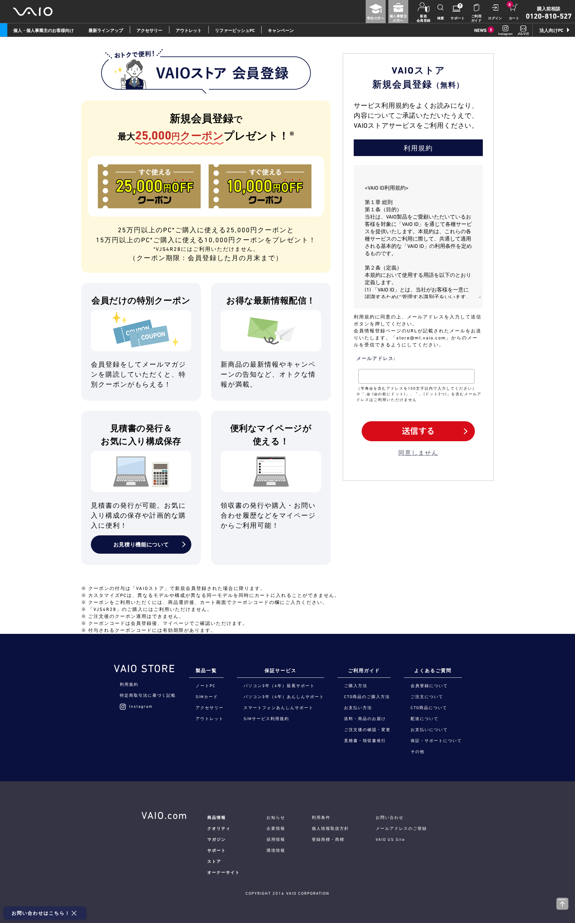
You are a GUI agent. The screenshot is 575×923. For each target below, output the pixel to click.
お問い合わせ (390, 817)
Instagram (141, 706)
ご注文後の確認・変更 (367, 729)
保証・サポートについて (436, 740)
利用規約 (129, 684)
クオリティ (219, 828)
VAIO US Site (390, 839)
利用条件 (321, 817)
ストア (214, 861)
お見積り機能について (141, 544)
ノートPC (206, 685)
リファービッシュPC (235, 30)
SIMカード (207, 696)
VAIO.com (164, 815)
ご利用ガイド (476, 18)
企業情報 (276, 828)
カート (514, 18)
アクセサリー (149, 30)
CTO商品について (429, 707)
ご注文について (427, 696)
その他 (418, 751)
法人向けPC (551, 30)
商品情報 (216, 817)
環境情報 (276, 850)
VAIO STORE (144, 668)
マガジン (216, 839)
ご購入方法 (355, 685)
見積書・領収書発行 (365, 740)
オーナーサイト (223, 872)
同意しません (418, 452)
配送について (425, 718)
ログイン (495, 18)
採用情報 (276, 839)
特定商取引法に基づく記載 (148, 695)
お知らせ (276, 817)
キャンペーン (281, 30)
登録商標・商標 (328, 839)
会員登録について (429, 685)
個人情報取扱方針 (330, 828)
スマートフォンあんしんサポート (278, 707)
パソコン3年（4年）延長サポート (279, 685)
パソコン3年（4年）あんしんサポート (284, 696)
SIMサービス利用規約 (266, 718)
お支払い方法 (358, 707)
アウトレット (189, 30)
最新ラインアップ (106, 30)
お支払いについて (429, 729)
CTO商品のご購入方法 (367, 696)
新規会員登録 (424, 18)
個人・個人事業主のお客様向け (43, 30)
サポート (458, 18)
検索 (440, 18)
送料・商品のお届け (365, 718)
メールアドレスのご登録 (401, 828)
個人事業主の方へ (398, 18)
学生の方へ (375, 18)
